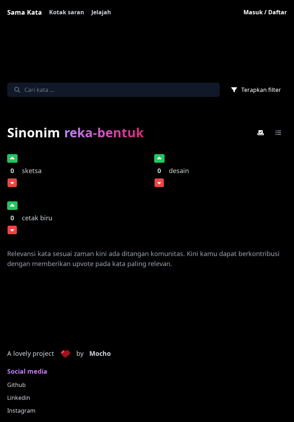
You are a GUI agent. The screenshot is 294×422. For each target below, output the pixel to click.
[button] (65, 354)
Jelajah (101, 12)
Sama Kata (24, 12)
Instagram (21, 410)
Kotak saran (66, 12)
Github (16, 385)
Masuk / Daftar (265, 12)
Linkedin (18, 398)
